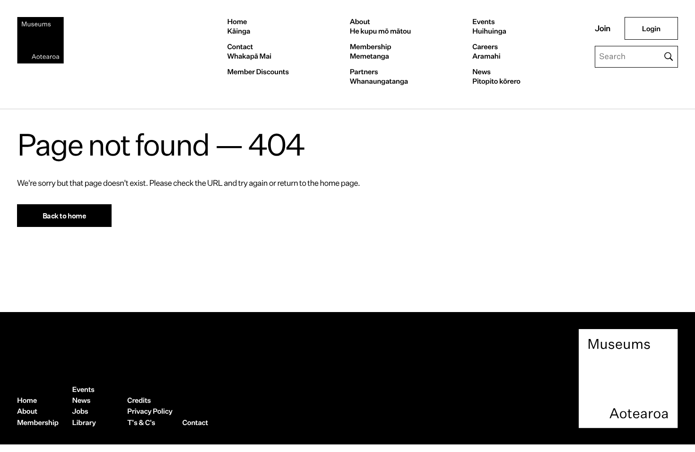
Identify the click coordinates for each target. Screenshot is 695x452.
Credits (139, 400)
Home (238, 26)
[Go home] (40, 40)
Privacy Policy (150, 411)
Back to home (65, 215)
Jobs (80, 411)
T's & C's (141, 422)
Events (489, 26)
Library (84, 422)
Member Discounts (257, 71)
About (380, 26)
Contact (249, 51)
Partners (379, 76)
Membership (370, 51)
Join (602, 29)
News (496, 76)
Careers (486, 51)
